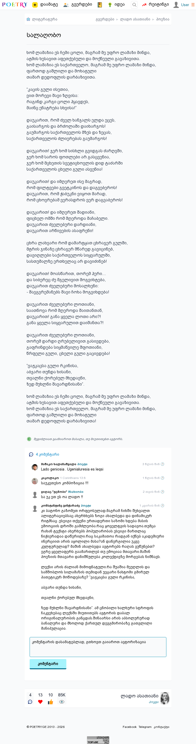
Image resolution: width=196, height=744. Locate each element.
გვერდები (105, 19)
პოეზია (162, 19)
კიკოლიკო (50, 478)
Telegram (145, 727)
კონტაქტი (161, 727)
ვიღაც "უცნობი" (54, 492)
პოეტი (82, 464)
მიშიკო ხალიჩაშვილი (58, 464)
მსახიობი (75, 492)
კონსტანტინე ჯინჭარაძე (60, 505)
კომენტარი (48, 664)
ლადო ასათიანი (135, 19)
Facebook (130, 727)
